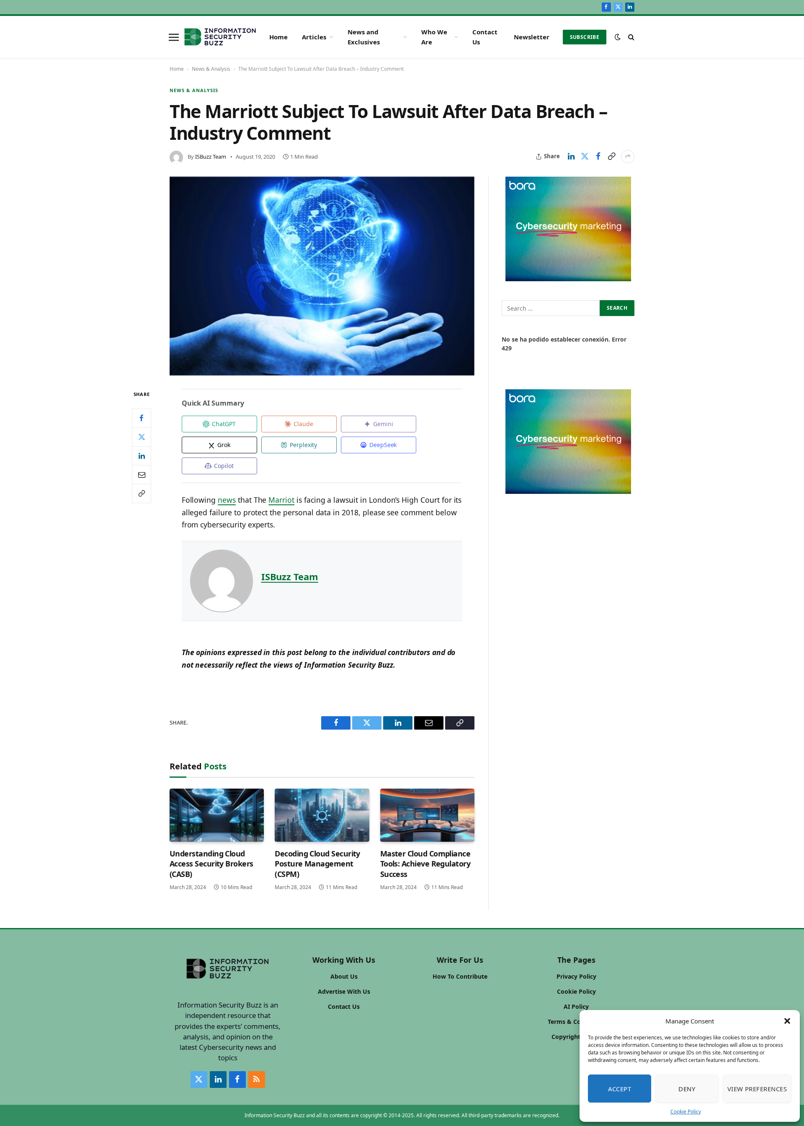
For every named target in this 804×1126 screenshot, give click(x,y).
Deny (686, 1089)
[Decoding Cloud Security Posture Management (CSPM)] (322, 815)
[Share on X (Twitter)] (584, 156)
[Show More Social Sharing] (627, 156)
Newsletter (531, 37)
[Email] (141, 474)
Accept (619, 1089)
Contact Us (484, 37)
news (227, 500)
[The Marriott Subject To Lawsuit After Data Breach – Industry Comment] (322, 276)
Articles (314, 37)
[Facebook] (141, 418)
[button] (787, 1021)
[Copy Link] (611, 156)
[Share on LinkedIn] (571, 156)
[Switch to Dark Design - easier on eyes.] (618, 36)
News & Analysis (211, 68)
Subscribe (584, 37)
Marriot (281, 500)
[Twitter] (141, 437)
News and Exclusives (364, 37)
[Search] (630, 37)
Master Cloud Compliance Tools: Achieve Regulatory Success (425, 863)
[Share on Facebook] (598, 156)
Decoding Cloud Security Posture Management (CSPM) (317, 863)
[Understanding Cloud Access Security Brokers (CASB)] (217, 815)
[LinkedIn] (141, 455)
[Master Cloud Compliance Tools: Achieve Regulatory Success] (427, 815)
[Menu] (174, 37)
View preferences (757, 1089)
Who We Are (434, 37)
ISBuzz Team (210, 156)
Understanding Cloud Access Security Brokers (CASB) (211, 863)
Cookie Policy (685, 1111)
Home (278, 37)
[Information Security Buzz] (220, 37)
